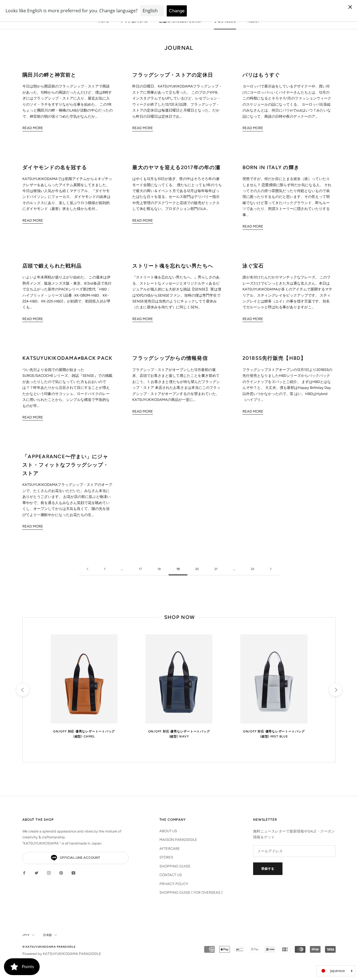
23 (252, 569)
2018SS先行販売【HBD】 (274, 358)
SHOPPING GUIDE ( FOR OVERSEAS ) (191, 892)
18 (159, 569)
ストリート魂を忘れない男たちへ (172, 266)
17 (140, 569)
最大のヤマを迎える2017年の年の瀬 (176, 167)
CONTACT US (170, 875)
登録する (267, 869)
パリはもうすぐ (261, 75)
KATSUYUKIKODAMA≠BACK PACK (67, 358)
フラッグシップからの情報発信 (170, 358)
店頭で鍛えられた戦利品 (52, 266)
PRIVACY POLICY (173, 884)
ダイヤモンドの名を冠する (54, 167)
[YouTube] (73, 873)
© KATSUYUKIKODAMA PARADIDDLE (49, 947)
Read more (32, 128)
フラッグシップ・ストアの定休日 (172, 75)
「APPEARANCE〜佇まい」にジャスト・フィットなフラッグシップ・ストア (65, 464)
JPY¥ (26, 935)
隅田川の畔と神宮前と (49, 75)
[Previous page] (87, 569)
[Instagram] (49, 873)
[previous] (22, 690)
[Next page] (270, 569)
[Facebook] (24, 873)
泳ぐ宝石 (253, 266)
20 (197, 569)
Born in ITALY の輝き (270, 167)
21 (216, 569)
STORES (166, 857)
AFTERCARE (169, 848)
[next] (335, 690)
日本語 (47, 935)
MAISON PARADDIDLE (178, 840)
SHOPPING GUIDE (174, 866)
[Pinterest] (61, 873)
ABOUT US (168, 831)
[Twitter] (36, 873)
